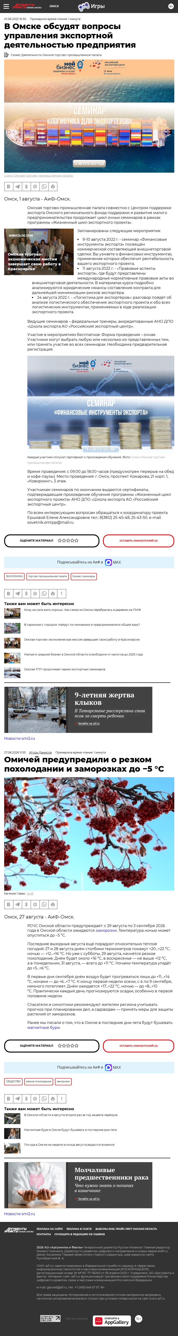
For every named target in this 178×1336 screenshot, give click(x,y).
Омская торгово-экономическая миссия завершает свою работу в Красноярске (82, 639)
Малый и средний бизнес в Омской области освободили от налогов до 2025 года (83, 654)
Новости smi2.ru (19, 738)
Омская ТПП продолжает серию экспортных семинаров (64, 669)
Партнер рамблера (77, 1318)
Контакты (44, 1234)
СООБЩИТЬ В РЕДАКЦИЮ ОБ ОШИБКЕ (79, 1234)
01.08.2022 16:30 (15, 19)
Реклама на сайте (50, 1229)
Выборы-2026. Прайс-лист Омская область (126, 1229)
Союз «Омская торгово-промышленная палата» (38, 175)
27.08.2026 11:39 (14, 752)
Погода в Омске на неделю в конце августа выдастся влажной (69, 1144)
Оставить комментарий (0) (139, 540)
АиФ (30, 893)
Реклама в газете (79, 1229)
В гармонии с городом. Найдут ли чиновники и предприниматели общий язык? (82, 624)
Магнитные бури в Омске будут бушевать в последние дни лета (70, 1130)
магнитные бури (43, 1027)
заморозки (106, 930)
